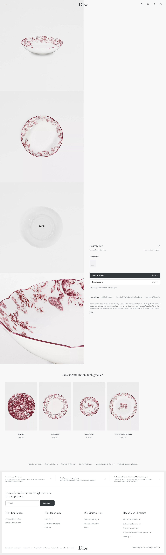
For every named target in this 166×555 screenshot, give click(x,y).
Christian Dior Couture (13, 519)
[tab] (94, 297)
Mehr (91, 312)
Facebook (37, 548)
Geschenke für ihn (51, 464)
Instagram (26, 548)
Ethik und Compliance (91, 523)
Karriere (86, 527)
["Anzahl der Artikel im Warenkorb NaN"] (160, 4)
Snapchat (54, 548)
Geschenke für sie (35, 464)
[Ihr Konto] (154, 4)
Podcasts (70, 548)
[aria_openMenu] (6, 4)
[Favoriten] (148, 4)
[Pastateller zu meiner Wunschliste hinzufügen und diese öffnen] (159, 246)
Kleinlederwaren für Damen (128, 464)
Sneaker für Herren (85, 464)
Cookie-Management (130, 528)
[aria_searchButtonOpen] (141, 4)
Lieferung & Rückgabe (52, 523)
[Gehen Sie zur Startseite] (83, 4)
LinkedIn (63, 548)
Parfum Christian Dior (13, 523)
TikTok (18, 548)
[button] (42, 45)
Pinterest (46, 548)
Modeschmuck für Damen (105, 464)
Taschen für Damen (68, 464)
